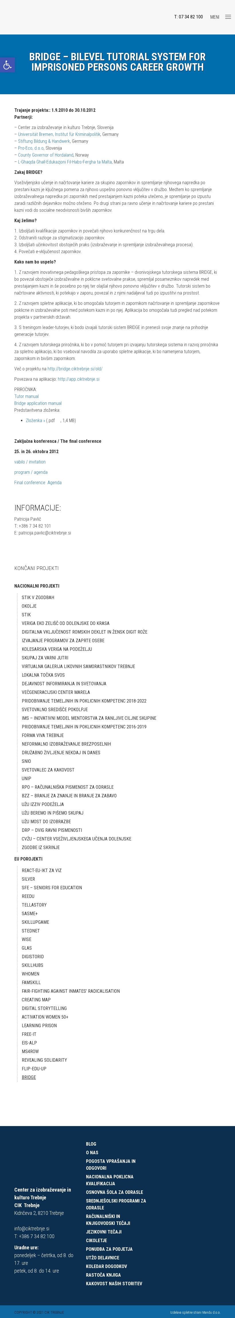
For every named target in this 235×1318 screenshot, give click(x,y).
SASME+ (30, 913)
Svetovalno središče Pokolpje (55, 709)
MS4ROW (30, 1051)
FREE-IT (29, 1034)
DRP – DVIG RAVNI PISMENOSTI (52, 830)
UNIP (26, 778)
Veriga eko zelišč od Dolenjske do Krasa (65, 623)
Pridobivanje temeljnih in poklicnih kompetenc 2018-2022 (84, 701)
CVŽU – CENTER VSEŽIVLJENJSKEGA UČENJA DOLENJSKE (76, 839)
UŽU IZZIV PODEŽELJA (43, 804)
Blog (91, 1144)
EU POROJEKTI (28, 859)
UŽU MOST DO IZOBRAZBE (46, 821)
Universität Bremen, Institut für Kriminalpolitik (59, 134)
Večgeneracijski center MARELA (56, 692)
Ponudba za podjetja (109, 1249)
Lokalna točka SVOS (43, 675)
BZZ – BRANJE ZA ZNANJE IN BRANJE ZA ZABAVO (69, 796)
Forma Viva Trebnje (43, 735)
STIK (26, 614)
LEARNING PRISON (39, 1025)
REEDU (28, 896)
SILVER (28, 879)
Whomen (30, 974)
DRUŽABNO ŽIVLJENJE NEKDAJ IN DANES (61, 752)
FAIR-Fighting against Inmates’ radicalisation (71, 991)
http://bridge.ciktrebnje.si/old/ (75, 369)
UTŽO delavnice (102, 1258)
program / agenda (31, 472)
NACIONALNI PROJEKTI (36, 586)
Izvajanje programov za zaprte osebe (63, 640)
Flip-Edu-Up (34, 1068)
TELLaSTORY (34, 905)
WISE (26, 939)
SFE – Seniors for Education (52, 887)
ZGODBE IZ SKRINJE (41, 847)
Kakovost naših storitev (114, 1283)
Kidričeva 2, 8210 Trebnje (39, 1213)
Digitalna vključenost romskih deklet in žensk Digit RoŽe (84, 632)
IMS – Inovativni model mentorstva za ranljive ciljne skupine (89, 718)
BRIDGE (29, 1077)
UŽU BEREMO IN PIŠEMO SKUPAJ (52, 813)
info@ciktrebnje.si (31, 1228)
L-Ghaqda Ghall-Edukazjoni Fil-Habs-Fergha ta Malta (64, 162)
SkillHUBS (32, 965)
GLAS (27, 948)
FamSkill (31, 982)
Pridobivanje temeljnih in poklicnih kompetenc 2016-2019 (84, 727)
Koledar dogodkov (106, 1266)
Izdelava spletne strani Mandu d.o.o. (195, 1313)
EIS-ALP (29, 1043)
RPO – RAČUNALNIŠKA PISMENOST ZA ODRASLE (67, 787)
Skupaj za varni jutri (45, 658)
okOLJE (29, 606)
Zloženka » (35, 420)
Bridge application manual (38, 403)
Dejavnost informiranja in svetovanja (64, 683)
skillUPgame (35, 922)
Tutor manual (26, 396)
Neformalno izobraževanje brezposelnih (66, 744)
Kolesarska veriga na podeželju (57, 649)
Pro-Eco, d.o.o (31, 148)
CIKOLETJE (96, 1240)
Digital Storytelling (44, 1008)
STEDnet (31, 931)
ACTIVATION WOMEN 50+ (45, 1017)
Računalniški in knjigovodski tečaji (108, 1220)
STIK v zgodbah (38, 597)
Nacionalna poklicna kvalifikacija (110, 1180)
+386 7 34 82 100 (36, 1236)
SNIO (26, 761)
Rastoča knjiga (103, 1275)
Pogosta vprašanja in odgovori (111, 1165)
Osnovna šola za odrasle (114, 1192)
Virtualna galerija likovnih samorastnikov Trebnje (78, 666)
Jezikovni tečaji (104, 1232)
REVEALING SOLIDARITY (44, 1060)
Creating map (36, 1000)
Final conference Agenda (38, 482)
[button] (7, 64)
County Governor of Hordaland (45, 155)
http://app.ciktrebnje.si (78, 379)
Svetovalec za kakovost (48, 770)
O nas (92, 1152)
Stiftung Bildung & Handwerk (44, 141)
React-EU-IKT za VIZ (42, 870)
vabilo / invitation (30, 462)
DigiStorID (33, 956)
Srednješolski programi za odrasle (116, 1204)
